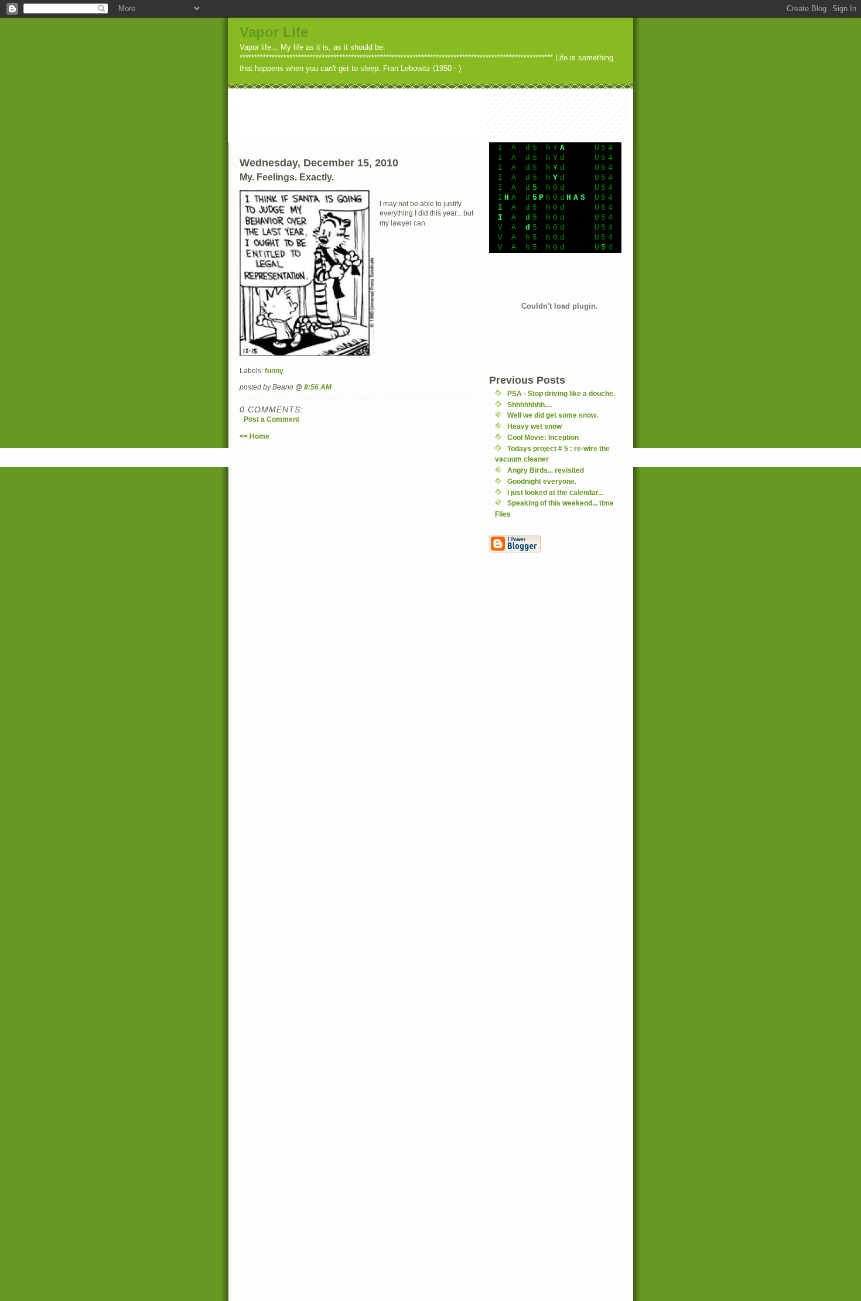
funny (274, 370)
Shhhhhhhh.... (529, 404)
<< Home (254, 436)
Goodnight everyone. (541, 481)
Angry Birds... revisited (545, 470)
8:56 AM (318, 387)
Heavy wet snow (534, 426)
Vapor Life (274, 32)
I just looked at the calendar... (555, 492)
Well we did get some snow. (552, 415)
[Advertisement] (441, 114)
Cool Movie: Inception (543, 437)
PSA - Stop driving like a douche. (561, 393)
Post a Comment (271, 419)
